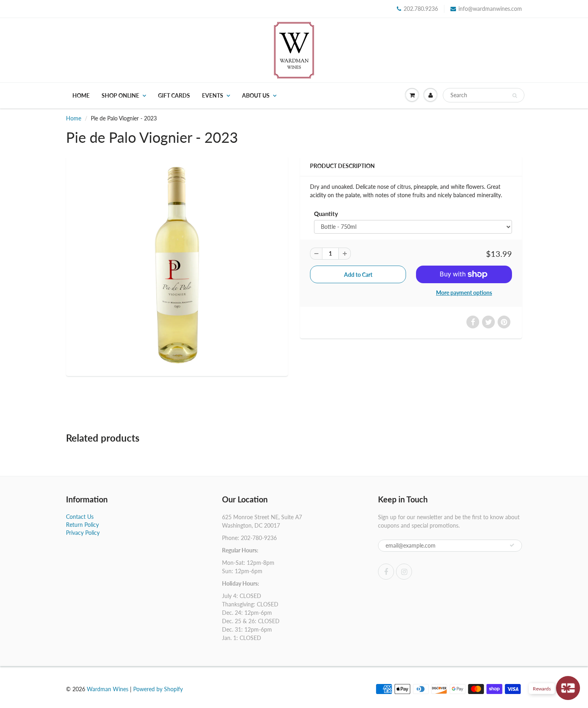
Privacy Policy (83, 532)
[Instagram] (404, 572)
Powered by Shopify (158, 689)
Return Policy (82, 524)
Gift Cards (174, 95)
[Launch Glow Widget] (568, 688)
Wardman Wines (107, 689)
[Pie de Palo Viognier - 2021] (177, 265)
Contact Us (80, 516)
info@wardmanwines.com (490, 8)
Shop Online (120, 95)
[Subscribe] (512, 545)
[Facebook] (386, 572)
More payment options (464, 292)
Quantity (326, 213)
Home (81, 95)
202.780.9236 (421, 8)
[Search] (514, 95)
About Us (256, 95)
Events (212, 95)
